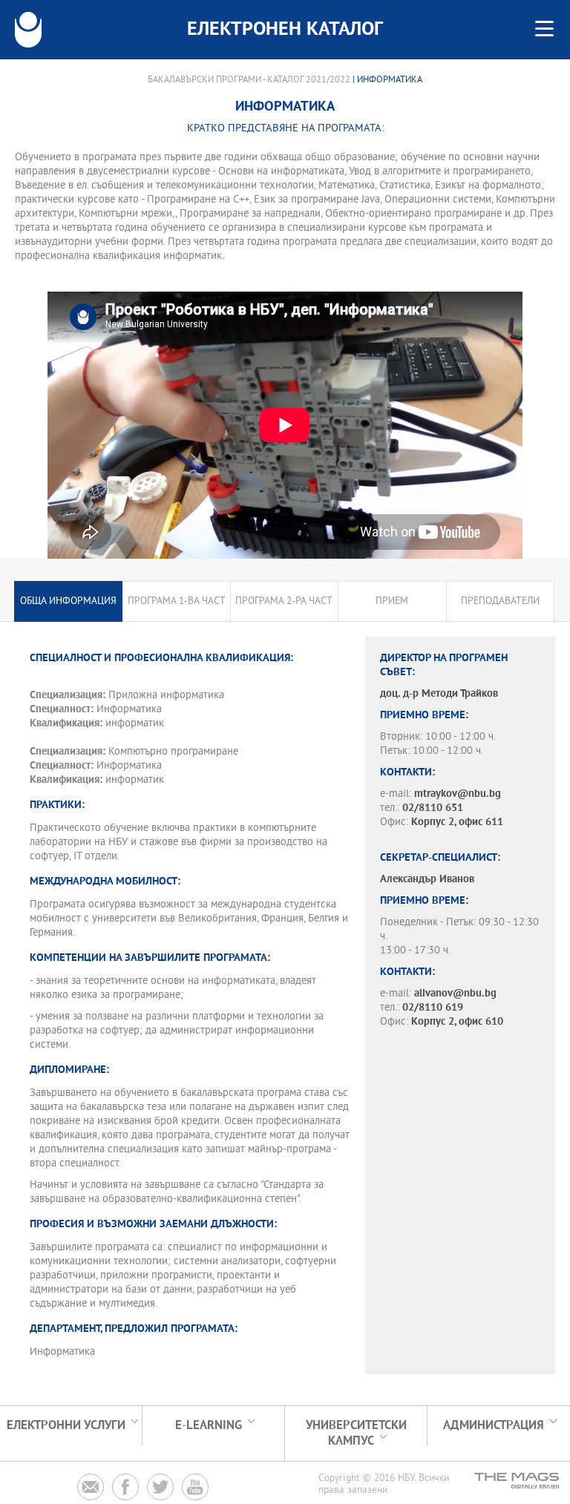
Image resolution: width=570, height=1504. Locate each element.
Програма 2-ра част (283, 601)
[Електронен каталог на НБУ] (28, 29)
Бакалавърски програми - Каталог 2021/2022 (249, 80)
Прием (392, 601)
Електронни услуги (66, 1426)
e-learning (208, 1426)
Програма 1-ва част (177, 601)
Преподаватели (500, 601)
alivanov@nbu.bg (455, 994)
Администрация (493, 1426)
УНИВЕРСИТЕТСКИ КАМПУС (356, 1433)
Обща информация (68, 601)
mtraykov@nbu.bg (457, 794)
